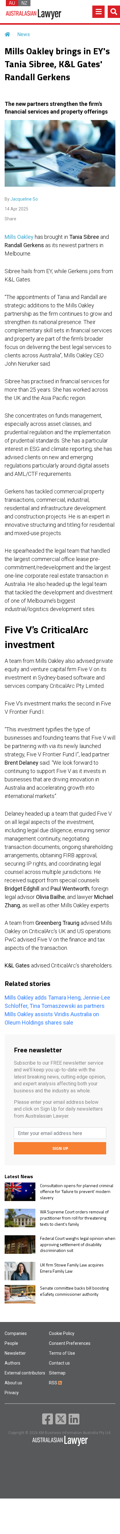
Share (10, 218)
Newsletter (15, 1353)
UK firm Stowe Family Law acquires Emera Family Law (72, 1268)
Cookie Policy (61, 1333)
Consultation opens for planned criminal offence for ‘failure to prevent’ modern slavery (76, 1192)
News (23, 34)
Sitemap (57, 1372)
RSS (53, 1382)
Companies (16, 1333)
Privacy (12, 1392)
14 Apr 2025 (16, 208)
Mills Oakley (19, 237)
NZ (24, 3)
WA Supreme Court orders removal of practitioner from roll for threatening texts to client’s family (74, 1218)
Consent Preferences (69, 1343)
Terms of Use (62, 1353)
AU (12, 3)
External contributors (25, 1372)
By (21, 199)
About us (13, 1382)
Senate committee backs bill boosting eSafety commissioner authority (74, 1291)
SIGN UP (60, 1148)
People (11, 1343)
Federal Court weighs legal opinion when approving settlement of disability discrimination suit (77, 1244)
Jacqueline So (24, 199)
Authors (12, 1363)
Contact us (59, 1363)
